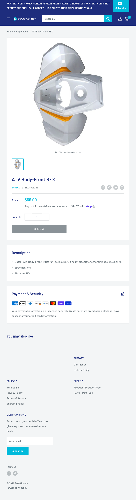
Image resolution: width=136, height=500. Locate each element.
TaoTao (16, 187)
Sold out (39, 229)
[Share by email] (122, 187)
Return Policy (81, 369)
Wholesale (13, 387)
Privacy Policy (15, 392)
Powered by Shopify (17, 487)
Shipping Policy (15, 403)
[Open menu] (8, 19)
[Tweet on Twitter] (115, 187)
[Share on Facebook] (103, 187)
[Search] (108, 18)
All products (22, 31)
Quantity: (17, 216)
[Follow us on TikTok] (15, 473)
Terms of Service (16, 398)
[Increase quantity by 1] (45, 216)
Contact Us (80, 364)
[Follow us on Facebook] (9, 473)
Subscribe (120, 8)
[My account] (120, 19)
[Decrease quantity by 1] (28, 216)
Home (10, 31)
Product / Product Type (87, 387)
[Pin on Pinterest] (109, 187)
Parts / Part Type (83, 392)
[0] (127, 19)
